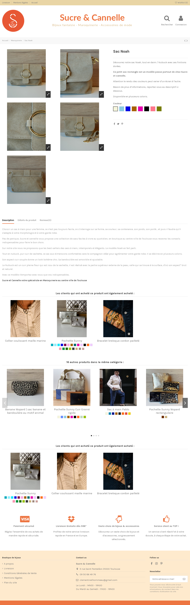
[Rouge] (126, 413)
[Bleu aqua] (55, 345)
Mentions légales (20, 2)
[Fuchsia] (78, 345)
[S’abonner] (184, 579)
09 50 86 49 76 (88, 574)
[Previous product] (185, 41)
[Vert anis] (70, 349)
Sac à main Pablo (118, 409)
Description (8, 220)
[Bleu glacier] (52, 345)
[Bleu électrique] (62, 345)
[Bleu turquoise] (58, 345)
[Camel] (72, 345)
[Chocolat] (163, 417)
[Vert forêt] (67, 349)
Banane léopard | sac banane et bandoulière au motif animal (25, 411)
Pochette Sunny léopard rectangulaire (164, 411)
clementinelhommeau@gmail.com (98, 580)
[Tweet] (118, 123)
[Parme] (91, 345)
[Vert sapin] (63, 349)
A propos (9, 563)
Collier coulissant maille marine (25, 340)
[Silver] (73, 349)
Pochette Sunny (72, 340)
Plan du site (10, 582)
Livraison (6, 2)
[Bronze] (80, 349)
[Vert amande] (81, 417)
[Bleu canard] (110, 413)
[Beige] (58, 417)
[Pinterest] (122, 123)
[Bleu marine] (113, 413)
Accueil (34, 2)
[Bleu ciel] (65, 417)
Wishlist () (182, 2)
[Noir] (85, 345)
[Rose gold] (83, 349)
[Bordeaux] (65, 345)
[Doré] (76, 349)
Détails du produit (27, 220)
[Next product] (187, 41)
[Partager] (114, 123)
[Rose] (60, 349)
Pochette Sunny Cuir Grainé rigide (72, 411)
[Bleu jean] (62, 417)
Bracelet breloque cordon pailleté (118, 340)
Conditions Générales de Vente (20, 573)
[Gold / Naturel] (129, 413)
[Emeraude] (75, 345)
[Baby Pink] (68, 345)
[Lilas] (81, 345)
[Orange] (88, 345)
